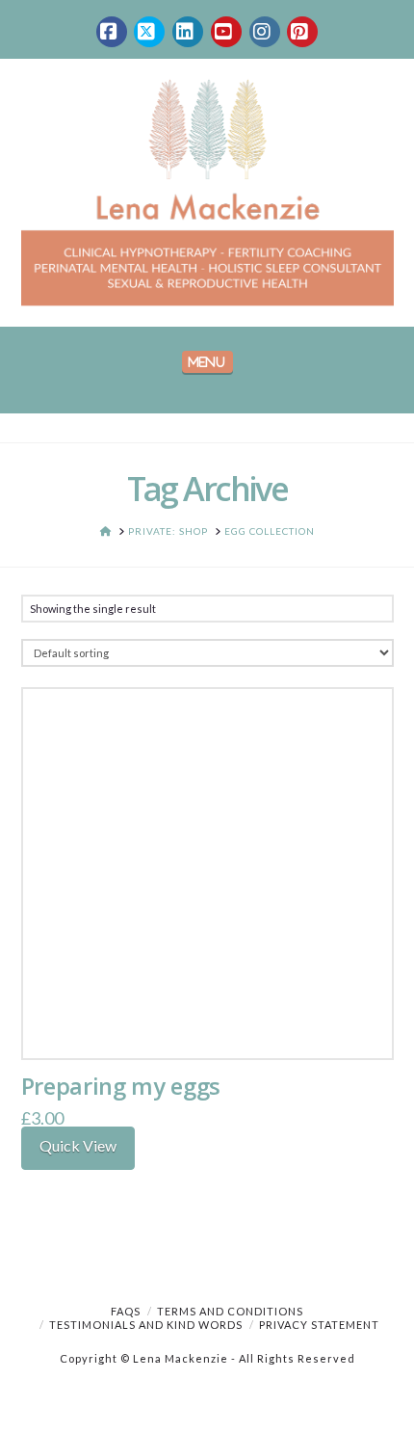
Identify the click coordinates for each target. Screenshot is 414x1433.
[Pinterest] (302, 31)
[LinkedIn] (187, 31)
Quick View (77, 1145)
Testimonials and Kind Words (146, 1324)
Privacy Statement (319, 1324)
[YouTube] (226, 31)
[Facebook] (111, 31)
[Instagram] (264, 31)
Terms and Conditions (230, 1311)
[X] (149, 31)
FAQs (126, 1311)
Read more (207, 1024)
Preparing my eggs (120, 1086)
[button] (207, 362)
